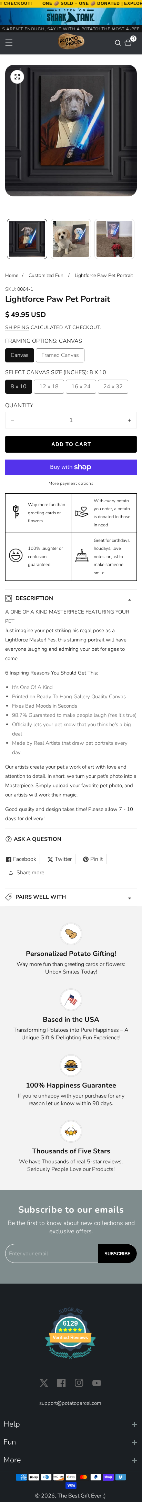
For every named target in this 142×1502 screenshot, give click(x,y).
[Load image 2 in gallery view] (71, 239)
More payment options (71, 483)
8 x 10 (19, 388)
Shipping (17, 327)
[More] (70, 1460)
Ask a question (37, 839)
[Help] (70, 1424)
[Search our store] (119, 43)
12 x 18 (49, 388)
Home (11, 275)
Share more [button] (30, 872)
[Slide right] (134, 239)
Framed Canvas (60, 356)
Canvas (22, 356)
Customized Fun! (46, 275)
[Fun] (70, 1442)
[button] (71, 897)
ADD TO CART (71, 444)
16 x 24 (81, 388)
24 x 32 (113, 388)
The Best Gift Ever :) (82, 1496)
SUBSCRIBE (117, 1253)
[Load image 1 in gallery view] (27, 239)
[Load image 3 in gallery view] (114, 239)
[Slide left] (8, 239)
